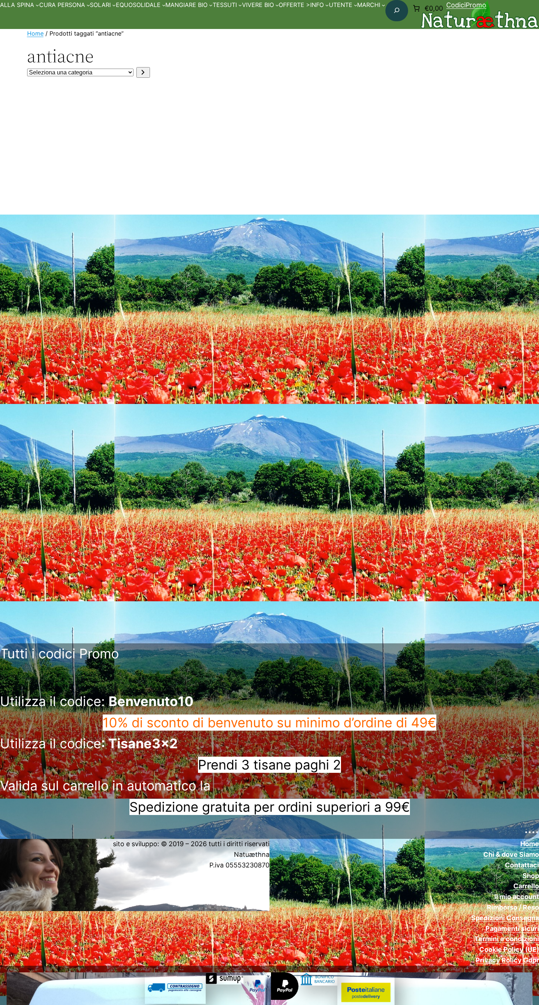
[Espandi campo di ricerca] (396, 10)
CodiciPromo (466, 5)
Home (35, 33)
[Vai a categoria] (143, 72)
